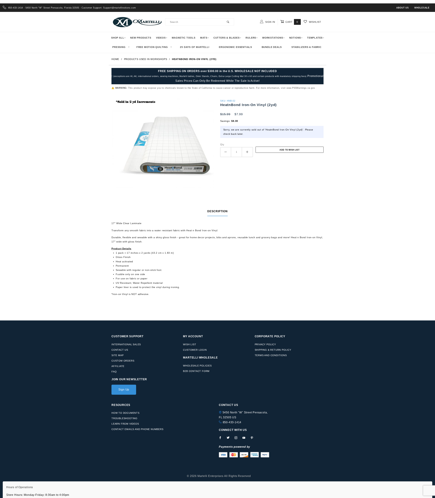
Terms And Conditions (271, 355)
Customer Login (195, 349)
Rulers (251, 37)
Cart (291, 22)
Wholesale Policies (197, 365)
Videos (161, 37)
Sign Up (123, 389)
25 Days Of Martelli (194, 47)
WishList (314, 22)
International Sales (126, 344)
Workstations (272, 37)
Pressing (118, 47)
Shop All (117, 37)
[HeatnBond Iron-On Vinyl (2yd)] (163, 151)
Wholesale (422, 7)
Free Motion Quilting (152, 47)
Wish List (189, 344)
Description (217, 211)
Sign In (269, 22)
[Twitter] (229, 439)
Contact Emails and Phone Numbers (137, 429)
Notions (295, 37)
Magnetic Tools (183, 37)
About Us (402, 7)
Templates (315, 37)
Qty (222, 144)
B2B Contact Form (196, 371)
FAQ (114, 371)
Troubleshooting (124, 418)
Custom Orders (122, 360)
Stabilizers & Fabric (306, 47)
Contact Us (119, 349)
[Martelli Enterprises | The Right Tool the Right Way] (136, 21)
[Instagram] (237, 439)
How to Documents (125, 413)
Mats (203, 37)
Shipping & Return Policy (273, 349)
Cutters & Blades (226, 37)
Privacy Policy (265, 344)
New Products (140, 37)
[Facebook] (221, 439)
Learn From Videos (125, 423)
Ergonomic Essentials (235, 47)
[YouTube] (245, 439)
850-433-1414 (232, 422)
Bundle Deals (272, 47)
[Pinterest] (253, 439)
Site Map (117, 355)
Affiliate (117, 366)
